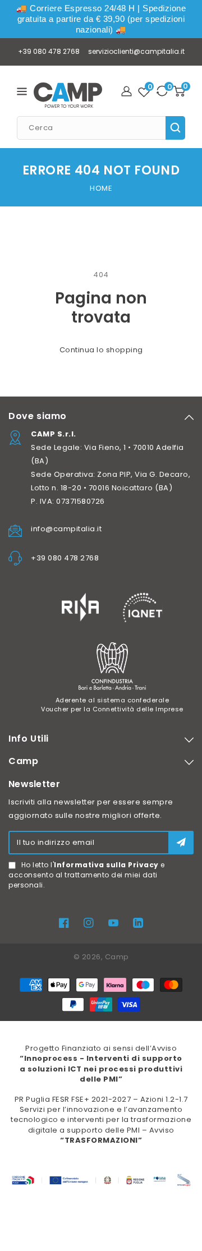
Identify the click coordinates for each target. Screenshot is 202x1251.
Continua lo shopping (101, 349)
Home (101, 188)
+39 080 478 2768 (49, 51)
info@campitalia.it (66, 528)
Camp (117, 956)
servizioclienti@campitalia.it (136, 51)
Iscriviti (181, 842)
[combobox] (101, 128)
